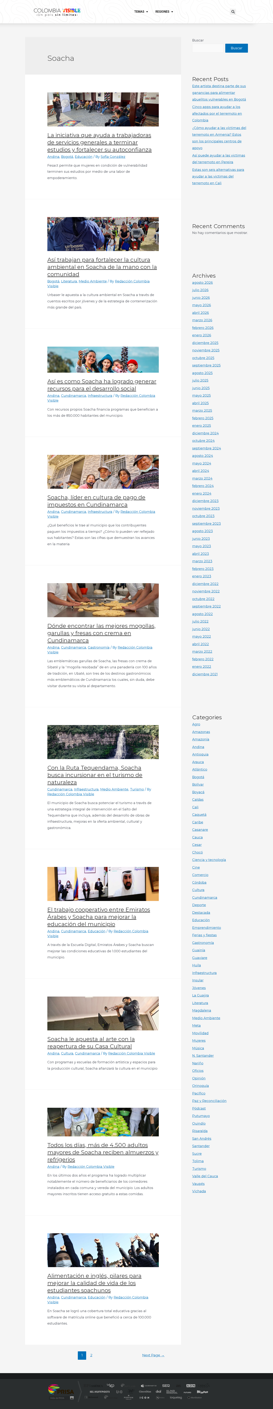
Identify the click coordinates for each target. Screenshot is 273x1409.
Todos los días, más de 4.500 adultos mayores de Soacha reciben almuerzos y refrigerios (102, 1152)
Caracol (202, 1386)
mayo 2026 (201, 305)
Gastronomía (99, 647)
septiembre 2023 (206, 524)
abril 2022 (200, 644)
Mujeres (199, 1041)
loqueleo (176, 1397)
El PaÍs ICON (144, 1397)
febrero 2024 (203, 486)
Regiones (162, 11)
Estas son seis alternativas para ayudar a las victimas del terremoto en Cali (218, 176)
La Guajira (200, 995)
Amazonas (201, 732)
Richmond (91, 1397)
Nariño (197, 1063)
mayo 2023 (201, 546)
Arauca (198, 762)
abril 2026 (200, 313)
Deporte (199, 905)
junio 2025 (201, 388)
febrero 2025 (202, 418)
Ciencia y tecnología (209, 860)
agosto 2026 (202, 283)
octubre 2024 (203, 441)
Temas (139, 11)
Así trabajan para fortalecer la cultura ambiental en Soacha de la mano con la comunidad (102, 267)
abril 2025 (200, 403)
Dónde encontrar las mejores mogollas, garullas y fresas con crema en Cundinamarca (101, 633)
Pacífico (198, 1093)
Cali (195, 807)
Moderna (110, 1397)
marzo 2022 (202, 652)
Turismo (137, 789)
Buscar (198, 40)
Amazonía (200, 739)
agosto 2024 (202, 456)
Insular (198, 980)
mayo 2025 (201, 395)
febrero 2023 (203, 569)
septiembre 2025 (206, 365)
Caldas (198, 800)
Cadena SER (164, 1386)
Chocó (197, 852)
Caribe (197, 822)
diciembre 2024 (205, 433)
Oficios (198, 1071)
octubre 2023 (203, 516)
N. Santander (203, 1056)
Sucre (197, 1154)
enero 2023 (201, 576)
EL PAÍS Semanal (172, 1391)
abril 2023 (200, 554)
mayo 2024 (201, 463)
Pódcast (199, 1108)
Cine (196, 867)
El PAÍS (94, 1386)
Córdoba (199, 883)
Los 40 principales (112, 1386)
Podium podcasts (128, 1397)
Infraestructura (100, 396)
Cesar (197, 845)
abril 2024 (200, 471)
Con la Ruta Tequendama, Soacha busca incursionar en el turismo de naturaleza (94, 775)
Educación (83, 157)
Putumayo (201, 1116)
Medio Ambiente (93, 281)
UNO (119, 1391)
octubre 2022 (203, 599)
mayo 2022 (201, 636)
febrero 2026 (203, 328)
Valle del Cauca (205, 1176)
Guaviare (199, 958)
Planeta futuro (186, 1391)
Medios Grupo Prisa (61, 1398)
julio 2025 (200, 380)
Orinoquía (200, 1086)
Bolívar (198, 785)
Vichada (199, 1191)
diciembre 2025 (205, 343)
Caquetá (199, 815)
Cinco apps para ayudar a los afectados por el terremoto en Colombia (217, 113)
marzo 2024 (202, 478)
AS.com (177, 1386)
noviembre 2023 (206, 509)
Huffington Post (99, 1391)
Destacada (201, 913)
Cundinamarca (73, 396)
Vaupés (198, 1184)
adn (189, 1386)
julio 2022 (200, 621)
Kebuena (199, 1391)
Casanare (200, 830)
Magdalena (201, 1010)
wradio (130, 1391)
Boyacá (198, 792)
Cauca (197, 837)
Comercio (200, 875)
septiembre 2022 (206, 606)
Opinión (199, 1078)
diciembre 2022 (205, 584)
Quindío (199, 1124)
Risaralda (200, 1131)
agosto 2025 (202, 373)
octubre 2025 (203, 358)
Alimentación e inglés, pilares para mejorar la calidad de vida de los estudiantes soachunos (94, 1283)
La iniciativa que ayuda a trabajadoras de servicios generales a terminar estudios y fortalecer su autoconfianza (99, 142)
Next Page (153, 1355)
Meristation (194, 1397)
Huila (196, 965)
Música (198, 1048)
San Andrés (201, 1139)
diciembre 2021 (205, 674)
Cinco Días (144, 1391)
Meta (196, 1026)
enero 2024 (201, 493)
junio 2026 (201, 298)
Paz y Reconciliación (209, 1101)
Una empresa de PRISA (61, 1389)
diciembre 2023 (205, 501)
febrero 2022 (203, 659)
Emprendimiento (206, 928)
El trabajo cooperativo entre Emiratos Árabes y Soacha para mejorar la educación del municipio (98, 917)
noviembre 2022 (206, 591)
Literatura (69, 281)
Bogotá (67, 157)
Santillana (129, 1386)
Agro (196, 724)
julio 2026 (200, 290)
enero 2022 (201, 667)
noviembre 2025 (206, 350)
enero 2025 (201, 426)
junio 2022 (201, 629)
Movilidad (200, 1033)
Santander (201, 1146)
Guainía (198, 950)
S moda (160, 1397)
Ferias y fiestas (204, 935)
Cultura (67, 1053)
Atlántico (199, 769)
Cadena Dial (158, 1391)
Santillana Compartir (149, 1386)
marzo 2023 (202, 561)
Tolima (198, 1161)
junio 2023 (201, 539)
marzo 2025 (202, 411)
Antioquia (200, 754)
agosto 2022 (202, 614)
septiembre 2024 (206, 448)
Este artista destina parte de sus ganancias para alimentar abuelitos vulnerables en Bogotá (219, 93)
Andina (53, 157)
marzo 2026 (202, 320)
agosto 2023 (202, 531)
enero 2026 (201, 335)
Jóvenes (199, 988)
